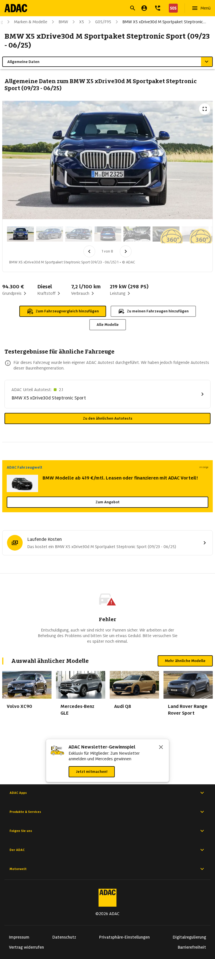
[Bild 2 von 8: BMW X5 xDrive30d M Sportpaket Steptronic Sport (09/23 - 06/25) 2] (49, 234)
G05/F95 (103, 21)
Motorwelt (18, 869)
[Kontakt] (157, 8)
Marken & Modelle (30, 21)
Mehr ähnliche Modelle (185, 660)
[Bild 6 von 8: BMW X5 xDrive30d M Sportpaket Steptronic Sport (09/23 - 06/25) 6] (166, 234)
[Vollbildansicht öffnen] (205, 109)
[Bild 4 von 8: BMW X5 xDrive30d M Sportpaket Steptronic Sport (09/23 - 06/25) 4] (107, 234)
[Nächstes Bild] (126, 251)
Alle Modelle (108, 324)
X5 (81, 21)
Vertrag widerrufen (26, 947)
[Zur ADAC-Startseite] (15, 8)
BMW (63, 21)
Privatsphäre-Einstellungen (124, 937)
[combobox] (100, 8)
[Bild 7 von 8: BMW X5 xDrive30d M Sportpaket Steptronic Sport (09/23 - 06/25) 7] (195, 234)
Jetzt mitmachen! (92, 771)
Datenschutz (64, 937)
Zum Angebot (107, 502)
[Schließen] (161, 748)
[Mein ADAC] (144, 8)
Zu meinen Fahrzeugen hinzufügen (158, 311)
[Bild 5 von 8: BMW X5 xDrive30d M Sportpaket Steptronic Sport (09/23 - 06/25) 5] (136, 234)
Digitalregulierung (189, 937)
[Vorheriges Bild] (89, 251)
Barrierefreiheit (192, 947)
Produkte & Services (25, 812)
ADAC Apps (18, 793)
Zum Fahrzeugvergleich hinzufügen (67, 311)
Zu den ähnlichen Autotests (107, 418)
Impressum (19, 937)
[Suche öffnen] (133, 8)
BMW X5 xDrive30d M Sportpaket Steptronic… (164, 21)
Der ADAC (17, 850)
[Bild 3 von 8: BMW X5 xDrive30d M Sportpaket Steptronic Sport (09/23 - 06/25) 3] (78, 234)
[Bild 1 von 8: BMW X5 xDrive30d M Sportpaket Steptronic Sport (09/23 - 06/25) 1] (20, 234)
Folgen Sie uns (21, 831)
